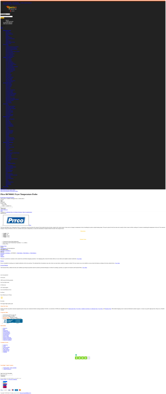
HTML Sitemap (6, 331)
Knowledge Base (6, 332)
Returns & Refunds (7, 337)
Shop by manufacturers (27, 212)
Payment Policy (6, 334)
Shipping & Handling (7, 338)
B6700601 (3, 250)
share (2, 210)
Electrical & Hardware (8, 142)
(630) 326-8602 (15, 2)
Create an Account (9, 21)
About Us (5, 3)
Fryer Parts (5, 44)
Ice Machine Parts (7, 82)
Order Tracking (6, 349)
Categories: (3, 212)
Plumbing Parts (6, 116)
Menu (2, 28)
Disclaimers (5, 330)
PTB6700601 (19, 253)
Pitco (30, 225)
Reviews (2, 254)
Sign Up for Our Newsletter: (6, 373)
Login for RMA (6, 347)
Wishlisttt (5, 351)
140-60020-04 (3, 248)
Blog (4, 329)
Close (2, 27)
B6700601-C (8, 250)
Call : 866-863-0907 (7, 2)
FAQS (2, 255)
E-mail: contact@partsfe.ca (26, 2)
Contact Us (10, 3)
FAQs (4, 346)
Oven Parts (5, 103)
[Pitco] (16, 225)
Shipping (2, 256)
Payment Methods (4, 265)
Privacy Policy (6, 336)
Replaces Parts (3, 246)
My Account (5, 186)
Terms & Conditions (7, 339)
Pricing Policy (6, 335)
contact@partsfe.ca (7, 369)
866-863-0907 (6, 367)
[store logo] (11, 11)
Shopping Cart (6, 350)
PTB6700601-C (26, 253)
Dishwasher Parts (7, 30)
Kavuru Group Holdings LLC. (25, 392)
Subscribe (3, 376)
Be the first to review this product (7, 197)
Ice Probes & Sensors (17, 212)
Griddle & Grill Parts (7, 57)
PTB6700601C (33, 253)
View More (79, 258)
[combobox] (7, 16)
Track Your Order (16, 3)
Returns (2, 261)
